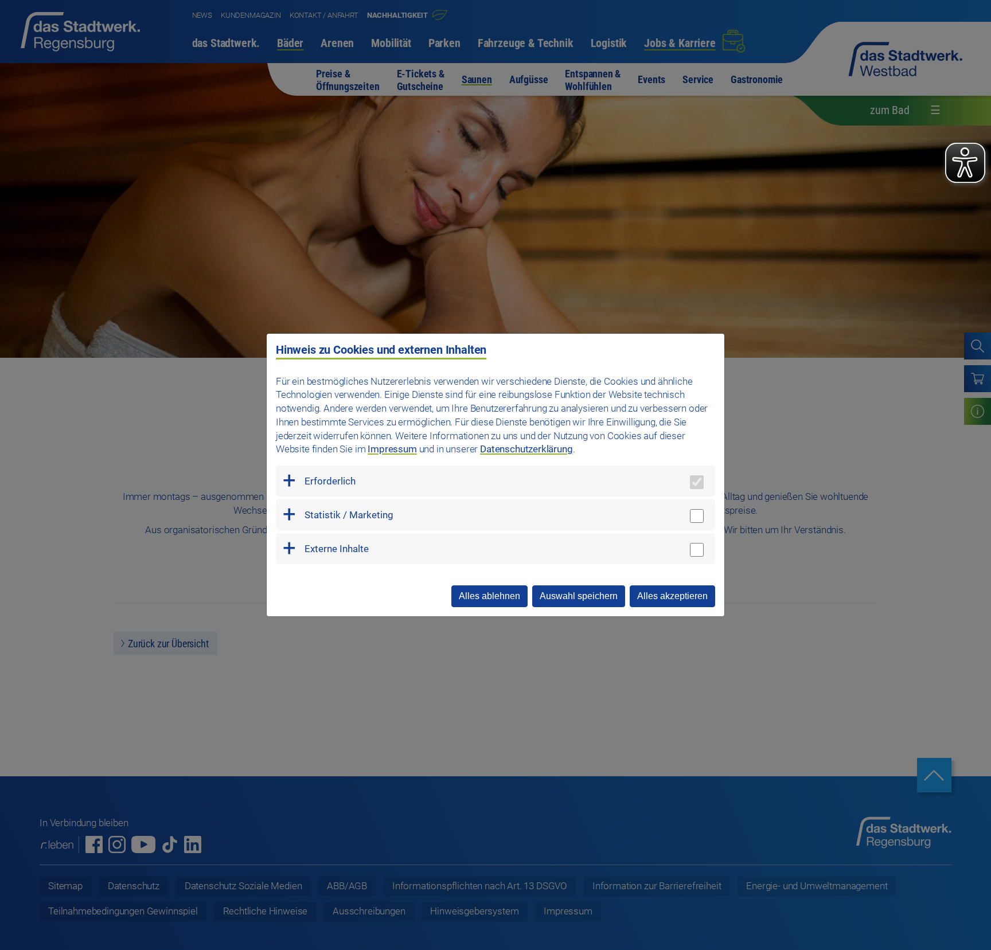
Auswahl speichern (579, 596)
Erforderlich (330, 481)
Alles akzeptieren (672, 596)
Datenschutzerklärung (526, 449)
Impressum (392, 449)
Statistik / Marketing (349, 515)
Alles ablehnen (489, 596)
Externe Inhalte (337, 548)
